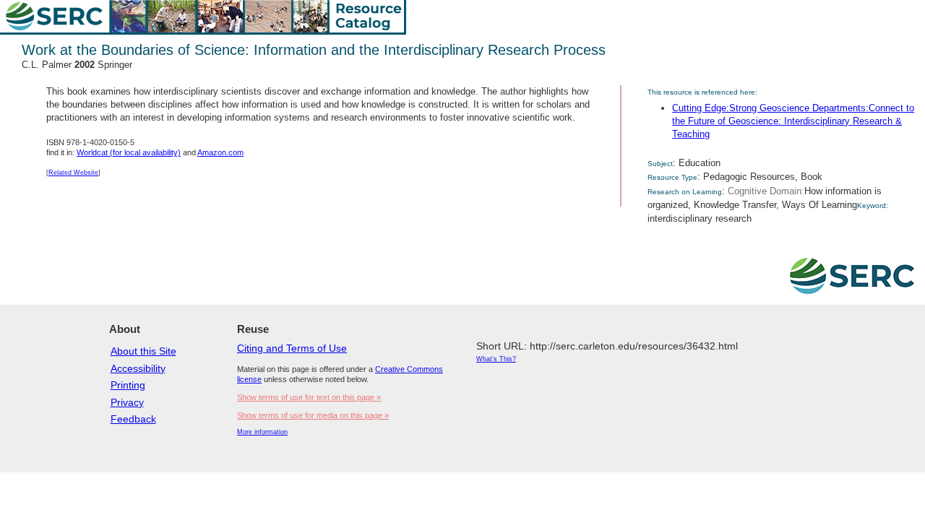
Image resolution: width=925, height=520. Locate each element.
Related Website (73, 172)
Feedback (133, 419)
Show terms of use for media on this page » (313, 415)
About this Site (143, 351)
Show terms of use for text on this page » (309, 397)
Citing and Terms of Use (292, 348)
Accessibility (138, 368)
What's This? (496, 359)
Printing (128, 385)
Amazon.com (220, 152)
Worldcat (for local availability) (129, 152)
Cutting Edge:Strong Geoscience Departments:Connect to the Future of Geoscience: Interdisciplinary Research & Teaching (793, 121)
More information (262, 432)
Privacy (127, 402)
